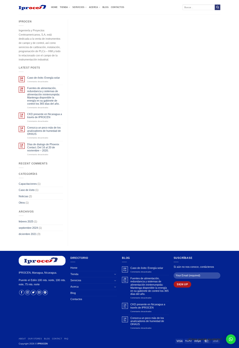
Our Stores (35, 339)
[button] (231, 339)
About (22, 339)
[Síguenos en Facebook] (21, 292)
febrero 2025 (26, 221)
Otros (22, 202)
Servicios (78, 7)
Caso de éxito (27, 190)
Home (54, 7)
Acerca (93, 7)
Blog (105, 7)
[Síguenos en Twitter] (33, 292)
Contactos (117, 7)
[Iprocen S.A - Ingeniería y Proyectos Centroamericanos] (32, 7)
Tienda (64, 7)
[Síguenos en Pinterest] (45, 292)
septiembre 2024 (28, 227)
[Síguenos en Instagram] (27, 292)
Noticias (23, 196)
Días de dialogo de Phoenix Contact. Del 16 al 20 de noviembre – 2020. (43, 147)
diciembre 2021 (28, 234)
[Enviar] (217, 7)
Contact (57, 339)
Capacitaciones (28, 183)
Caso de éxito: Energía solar (43, 77)
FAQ (66, 339)
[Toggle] (115, 274)
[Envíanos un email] (39, 292)
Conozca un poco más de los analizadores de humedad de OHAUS (44, 130)
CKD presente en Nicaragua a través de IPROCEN (44, 116)
